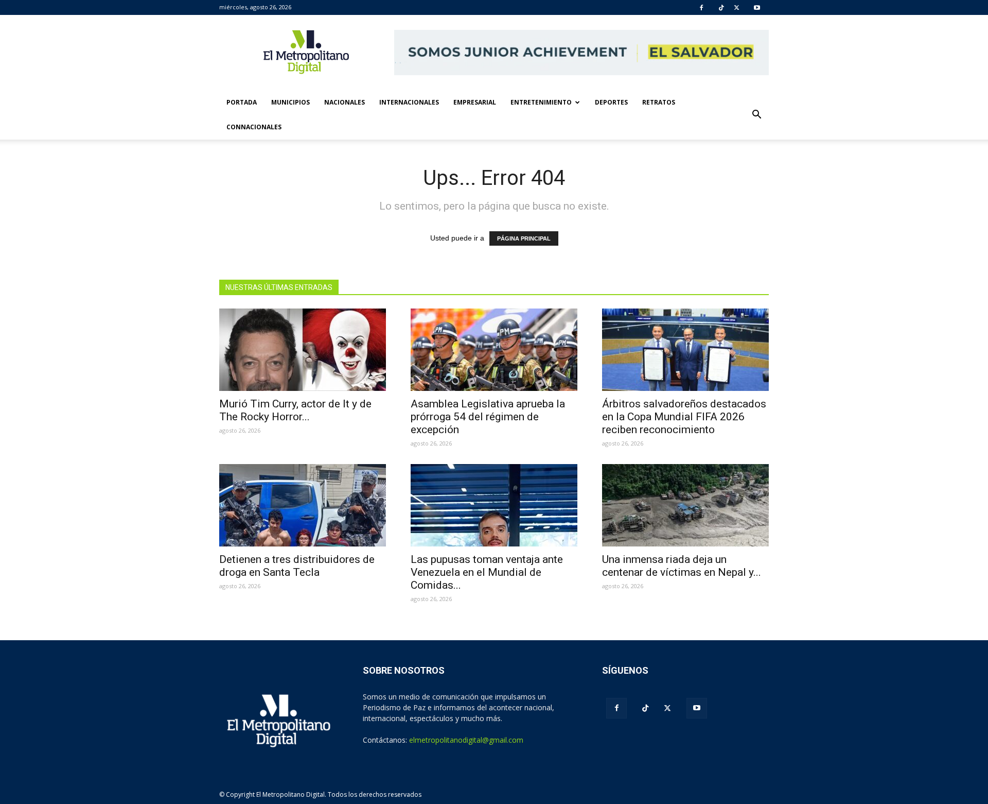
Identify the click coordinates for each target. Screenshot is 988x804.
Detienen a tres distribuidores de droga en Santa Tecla (297, 565)
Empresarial (474, 102)
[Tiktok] (721, 8)
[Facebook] (701, 8)
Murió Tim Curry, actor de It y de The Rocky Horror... (295, 410)
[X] (736, 8)
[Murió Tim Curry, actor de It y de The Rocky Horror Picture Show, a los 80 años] (302, 350)
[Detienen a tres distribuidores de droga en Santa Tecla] (302, 505)
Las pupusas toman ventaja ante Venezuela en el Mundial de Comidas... (487, 572)
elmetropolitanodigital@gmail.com (466, 740)
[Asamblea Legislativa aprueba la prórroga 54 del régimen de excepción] (494, 350)
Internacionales (409, 102)
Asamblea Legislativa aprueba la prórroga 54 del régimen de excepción (488, 417)
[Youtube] (757, 8)
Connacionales (253, 127)
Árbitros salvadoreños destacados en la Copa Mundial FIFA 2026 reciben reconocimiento (684, 417)
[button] (756, 114)
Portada (241, 102)
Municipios (290, 102)
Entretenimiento (541, 102)
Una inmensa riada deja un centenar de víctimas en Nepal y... (681, 565)
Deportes (611, 102)
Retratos (658, 102)
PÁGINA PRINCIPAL (524, 238)
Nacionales (344, 102)
